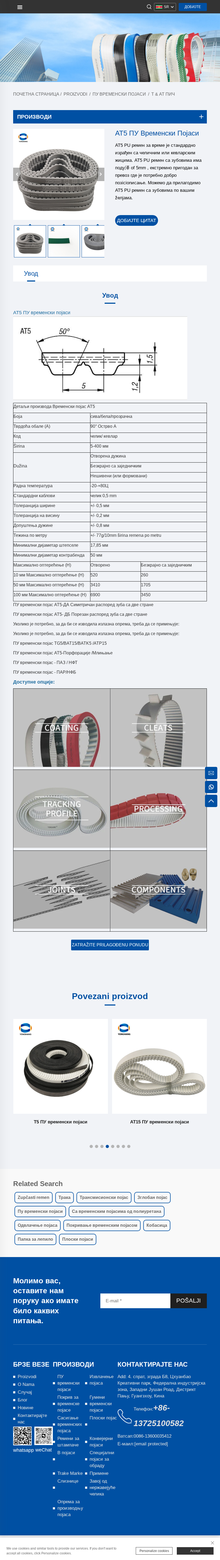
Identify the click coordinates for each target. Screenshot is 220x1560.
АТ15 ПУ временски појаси (60, 1121)
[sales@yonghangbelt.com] (211, 773)
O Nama (26, 1384)
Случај (25, 1392)
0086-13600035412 (152, 1436)
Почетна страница (36, 94)
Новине (25, 1407)
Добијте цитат (193, 8)
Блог (22, 1399)
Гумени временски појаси (101, 1404)
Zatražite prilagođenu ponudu (110, 945)
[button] (91, 1146)
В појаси (66, 1452)
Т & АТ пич (163, 94)
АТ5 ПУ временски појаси (159, 1121)
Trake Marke (70, 1473)
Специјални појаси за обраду (102, 1459)
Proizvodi (75, 94)
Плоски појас (103, 1417)
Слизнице (67, 1481)
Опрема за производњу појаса (70, 1508)
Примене (99, 1473)
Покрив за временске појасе (68, 1404)
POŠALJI (188, 1300)
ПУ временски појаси (119, 94)
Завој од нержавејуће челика (102, 1488)
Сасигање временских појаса (69, 1424)
